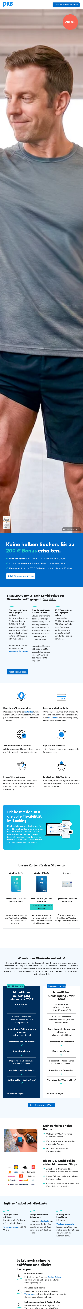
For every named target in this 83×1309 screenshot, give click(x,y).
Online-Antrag (54, 1277)
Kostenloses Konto (17, 568)
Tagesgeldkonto (10, 1227)
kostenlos (28, 712)
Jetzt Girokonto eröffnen (66, 4)
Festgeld (45, 1221)
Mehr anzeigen (17, 1093)
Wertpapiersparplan (65, 1224)
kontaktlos (53, 718)
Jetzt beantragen (18, 671)
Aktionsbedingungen (18, 651)
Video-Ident (29, 1294)
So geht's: (49, 599)
